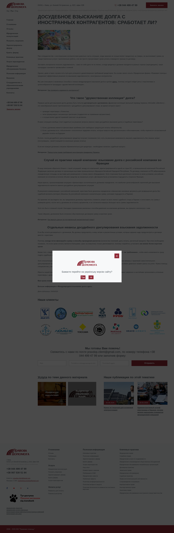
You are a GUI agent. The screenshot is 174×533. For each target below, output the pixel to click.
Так (83, 277)
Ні (91, 277)
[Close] (116, 256)
